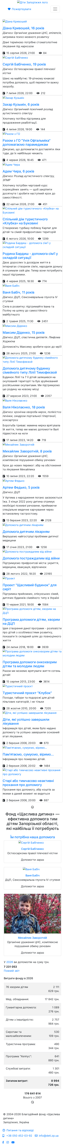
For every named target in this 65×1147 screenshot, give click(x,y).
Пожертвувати (21, 9)
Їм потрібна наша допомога (32, 837)
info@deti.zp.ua (48, 1135)
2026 (9, 962)
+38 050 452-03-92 (19, 1135)
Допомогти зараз (32, 859)
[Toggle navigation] (55, 9)
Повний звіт (12, 970)
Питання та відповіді (20, 1130)
